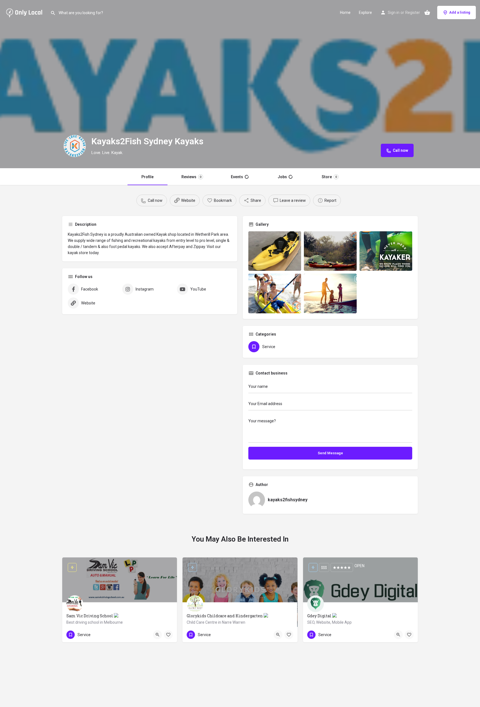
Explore (365, 12)
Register (412, 12)
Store (329, 177)
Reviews (192, 177)
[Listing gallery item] (274, 251)
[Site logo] (25, 12)
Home (345, 12)
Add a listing (459, 12)
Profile (148, 177)
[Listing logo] (75, 146)
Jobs (285, 177)
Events (239, 177)
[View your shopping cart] (427, 12)
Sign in (393, 12)
